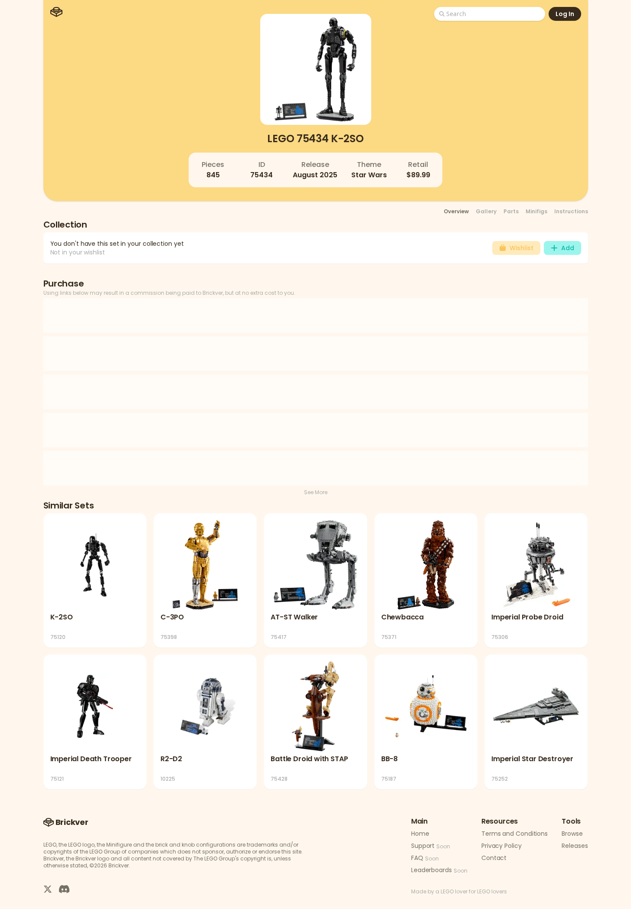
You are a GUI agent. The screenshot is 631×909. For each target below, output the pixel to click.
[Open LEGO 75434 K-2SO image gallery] (315, 69)
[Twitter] (47, 888)
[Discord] (64, 888)
